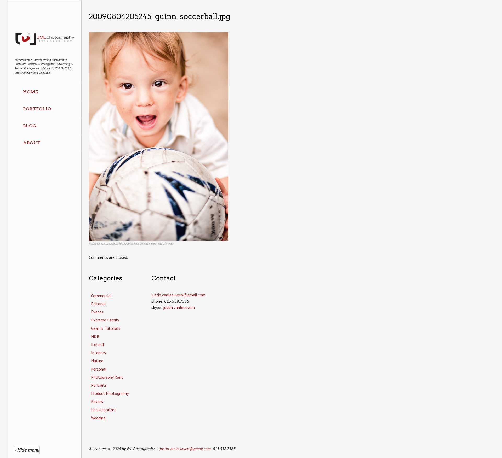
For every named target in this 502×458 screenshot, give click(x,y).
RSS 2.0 (162, 243)
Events (97, 311)
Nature (97, 360)
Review (97, 401)
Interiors (98, 352)
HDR (95, 336)
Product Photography (110, 393)
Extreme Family (105, 319)
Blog (29, 125)
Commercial (101, 295)
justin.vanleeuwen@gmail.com (185, 448)
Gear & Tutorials (105, 328)
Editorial (98, 303)
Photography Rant (107, 377)
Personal (98, 369)
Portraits (99, 385)
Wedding (98, 417)
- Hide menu (26, 450)
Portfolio (37, 108)
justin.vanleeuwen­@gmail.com (178, 294)
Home (30, 91)
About (32, 142)
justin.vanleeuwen (179, 307)
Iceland (97, 344)
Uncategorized (103, 409)
